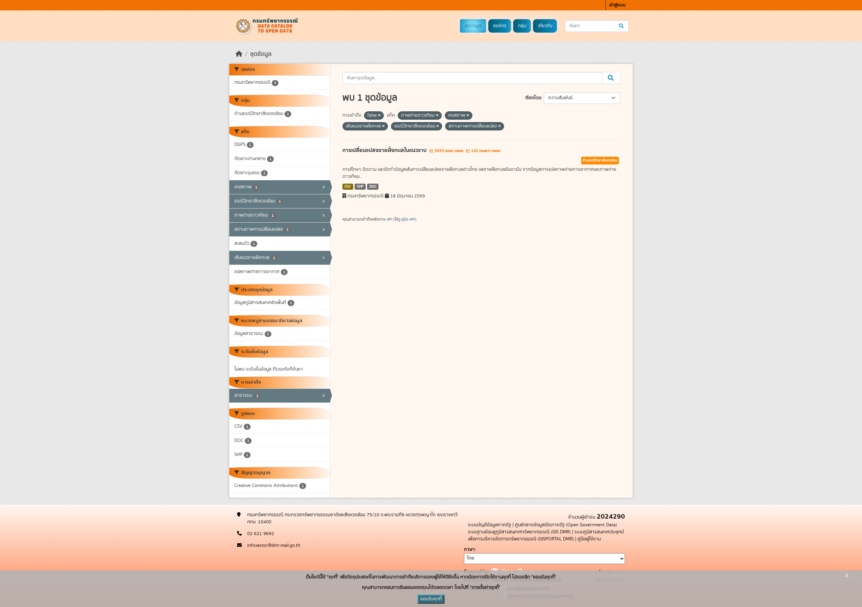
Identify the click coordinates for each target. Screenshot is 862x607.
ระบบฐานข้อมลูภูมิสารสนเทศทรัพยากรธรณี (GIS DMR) (519, 532)
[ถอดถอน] (379, 115)
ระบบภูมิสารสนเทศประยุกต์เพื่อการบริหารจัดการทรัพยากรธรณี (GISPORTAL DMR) (546, 535)
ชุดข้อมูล (473, 26)
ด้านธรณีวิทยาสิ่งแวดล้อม (600, 160)
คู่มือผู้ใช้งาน (589, 539)
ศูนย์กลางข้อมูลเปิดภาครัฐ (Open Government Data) (566, 525)
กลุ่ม (522, 26)
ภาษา (469, 549)
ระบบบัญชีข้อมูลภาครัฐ (489, 525)
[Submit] (622, 26)
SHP (360, 186)
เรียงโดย (533, 97)
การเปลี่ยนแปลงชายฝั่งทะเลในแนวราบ (385, 150)
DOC (372, 186)
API (389, 219)
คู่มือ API (408, 219)
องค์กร (499, 26)
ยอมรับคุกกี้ (431, 599)
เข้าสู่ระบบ (617, 5)
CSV (347, 186)
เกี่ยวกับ (545, 26)
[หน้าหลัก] (239, 54)
